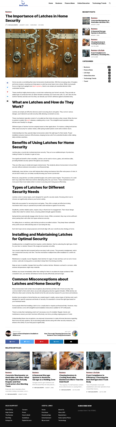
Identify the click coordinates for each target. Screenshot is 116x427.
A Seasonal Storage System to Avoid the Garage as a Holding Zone (100, 33)
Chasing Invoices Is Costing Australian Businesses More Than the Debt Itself (100, 44)
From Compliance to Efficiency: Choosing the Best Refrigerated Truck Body (100, 55)
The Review (9, 415)
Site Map (8, 418)
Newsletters (62, 415)
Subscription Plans (64, 418)
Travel (97, 81)
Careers (24, 409)
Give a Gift (61, 412)
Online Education (97, 75)
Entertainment (46, 418)
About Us (61, 409)
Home (43, 409)
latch (28, 120)
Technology (62, 420)
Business (97, 67)
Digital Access (27, 420)
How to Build (26, 415)
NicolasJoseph (13, 25)
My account (45, 420)
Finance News (97, 70)
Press (24, 412)
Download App (46, 415)
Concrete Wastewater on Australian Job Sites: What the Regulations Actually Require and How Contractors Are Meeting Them (17, 380)
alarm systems (37, 86)
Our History (9, 409)
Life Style (97, 73)
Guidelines (25, 418)
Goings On (8, 420)
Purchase (45, 412)
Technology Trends (97, 78)
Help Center (9, 412)
